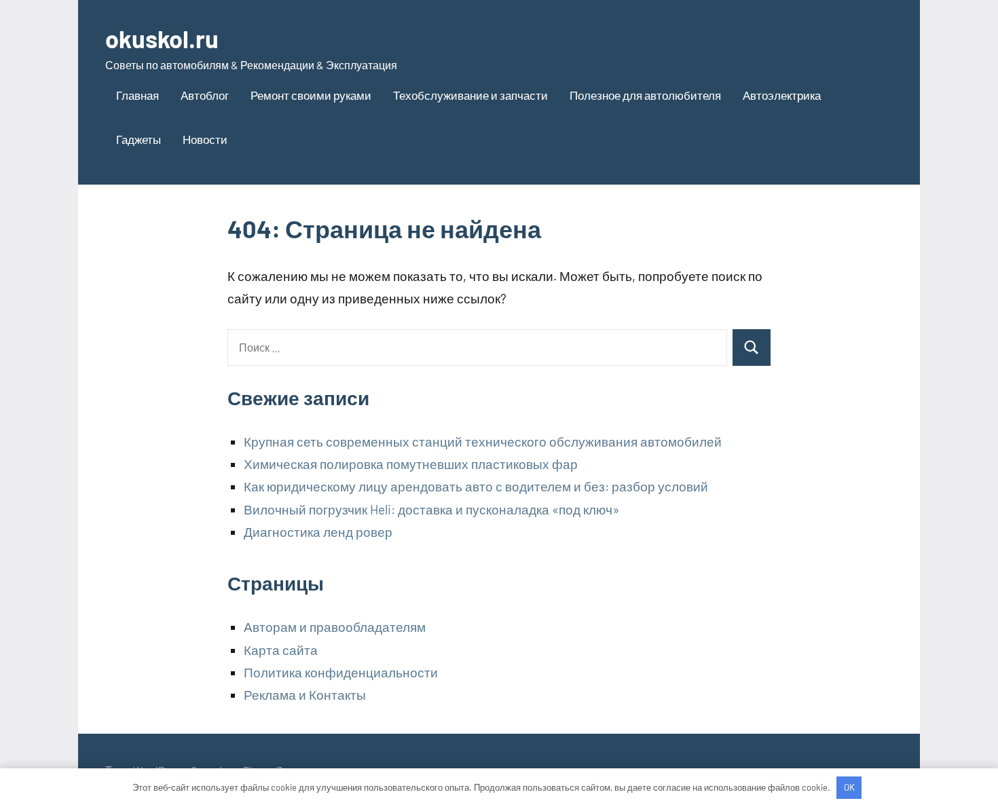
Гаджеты (138, 139)
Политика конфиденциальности (341, 672)
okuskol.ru (162, 38)
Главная (137, 95)
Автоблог (205, 95)
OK (849, 787)
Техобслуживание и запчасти (470, 95)
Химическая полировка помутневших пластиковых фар (411, 464)
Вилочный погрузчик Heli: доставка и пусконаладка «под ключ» (431, 509)
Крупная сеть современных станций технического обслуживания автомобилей (483, 441)
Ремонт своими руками (311, 95)
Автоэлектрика (782, 95)
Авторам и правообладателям (335, 627)
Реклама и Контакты (305, 694)
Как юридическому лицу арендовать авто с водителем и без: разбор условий (476, 486)
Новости (205, 139)
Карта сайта (281, 650)
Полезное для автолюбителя (645, 95)
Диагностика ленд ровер (318, 532)
